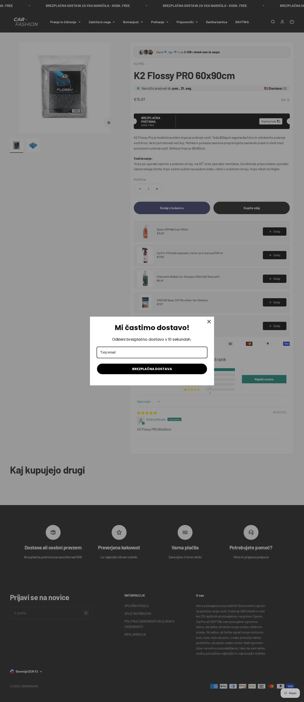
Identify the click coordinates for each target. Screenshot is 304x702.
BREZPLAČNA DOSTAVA (152, 369)
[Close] (209, 322)
